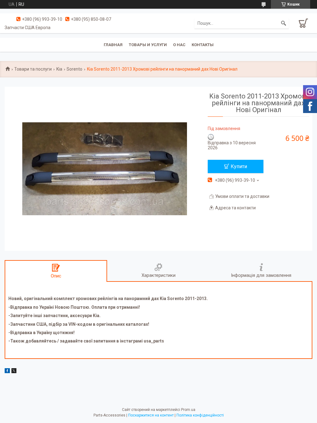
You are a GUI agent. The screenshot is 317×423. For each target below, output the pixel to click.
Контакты (203, 44)
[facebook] (7, 371)
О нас (179, 44)
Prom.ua (188, 410)
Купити (239, 166)
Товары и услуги (148, 44)
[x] (13, 371)
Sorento (74, 69)
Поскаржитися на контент (151, 415)
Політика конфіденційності (200, 415)
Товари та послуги (33, 69)
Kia (59, 69)
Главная (113, 44)
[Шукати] (284, 23)
